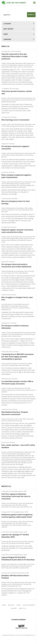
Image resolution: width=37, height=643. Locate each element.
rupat (5, 212)
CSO (7, 65)
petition (9, 187)
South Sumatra (28, 67)
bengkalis (12, 238)
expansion (20, 65)
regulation (4, 527)
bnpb (11, 184)
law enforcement (25, 100)
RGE (18, 240)
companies (9, 390)
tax (32, 126)
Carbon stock (10, 98)
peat (29, 126)
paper (31, 155)
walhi (20, 421)
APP (5, 65)
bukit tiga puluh (21, 454)
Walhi (21, 626)
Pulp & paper (19, 63)
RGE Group (14, 463)
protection (25, 525)
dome (25, 238)
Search (31, 15)
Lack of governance (6, 304)
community (9, 210)
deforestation (13, 65)
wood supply (25, 365)
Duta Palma (13, 185)
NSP (26, 308)
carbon (28, 454)
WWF (31, 626)
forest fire (15, 308)
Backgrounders (29, 605)
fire (14, 210)
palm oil (32, 100)
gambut (30, 363)
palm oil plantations (26, 459)
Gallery (14, 608)
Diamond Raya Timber (22, 455)
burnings (12, 126)
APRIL (7, 126)
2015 (13, 505)
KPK (23, 126)
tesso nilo (12, 464)
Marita (28, 210)
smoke (7, 464)
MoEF (14, 507)
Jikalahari (29, 185)
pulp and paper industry (25, 461)
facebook (16, 614)
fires (25, 65)
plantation (4, 392)
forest (20, 126)
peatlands (7, 461)
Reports (11, 605)
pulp (2, 157)
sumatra (18, 336)
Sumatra (3, 63)
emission (14, 363)
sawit (19, 365)
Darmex (28, 184)
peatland (6, 67)
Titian (16, 273)
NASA (14, 421)
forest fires (23, 185)
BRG (17, 238)
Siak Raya (23, 463)
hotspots (17, 100)
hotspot (9, 273)
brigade (30, 208)
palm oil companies (15, 459)
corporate (4, 455)
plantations (15, 187)
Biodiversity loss (19, 98)
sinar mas (20, 67)
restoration (13, 240)
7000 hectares (16, 584)
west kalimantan (23, 273)
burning (5, 100)
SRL (9, 309)
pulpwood (4, 463)
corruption (22, 184)
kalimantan (4, 336)
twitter (20, 614)
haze (12, 100)
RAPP (9, 463)
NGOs (28, 65)
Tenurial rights (11, 63)
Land (26, 126)
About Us (22, 608)
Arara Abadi (12, 543)
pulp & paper (13, 67)
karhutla (27, 543)
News (19, 605)
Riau (6, 157)
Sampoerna (4, 309)
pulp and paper (11, 102)
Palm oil (26, 271)
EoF (30, 455)
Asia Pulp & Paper (11, 454)
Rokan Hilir (23, 240)
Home (4, 605)
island (23, 210)
